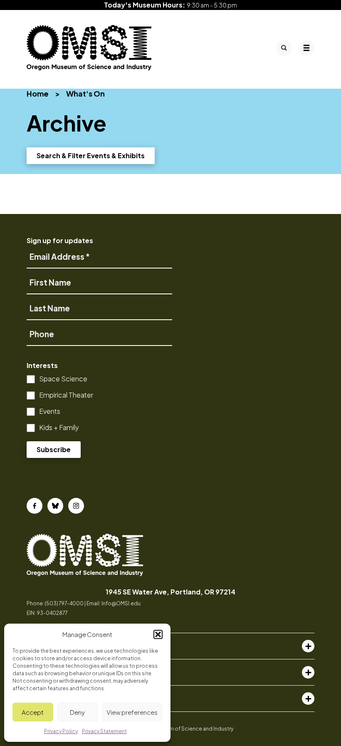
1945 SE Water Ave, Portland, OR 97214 (170, 591)
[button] (158, 634)
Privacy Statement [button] (104, 731)
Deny (77, 712)
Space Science (63, 378)
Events (49, 411)
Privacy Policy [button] (61, 731)
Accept (33, 712)
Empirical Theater (66, 394)
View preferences (132, 712)
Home (38, 93)
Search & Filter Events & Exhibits (91, 155)
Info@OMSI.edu (121, 603)
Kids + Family (59, 427)
